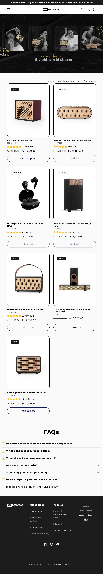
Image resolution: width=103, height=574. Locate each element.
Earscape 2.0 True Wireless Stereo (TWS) (25, 225)
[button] (8, 9)
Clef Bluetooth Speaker (19, 140)
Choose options (28, 158)
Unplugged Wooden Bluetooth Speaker (28, 393)
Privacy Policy (60, 524)
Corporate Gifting (35, 519)
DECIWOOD (40, 565)
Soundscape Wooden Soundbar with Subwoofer (72, 310)
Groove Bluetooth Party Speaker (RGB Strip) (73, 225)
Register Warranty (39, 533)
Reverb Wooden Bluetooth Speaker (26, 309)
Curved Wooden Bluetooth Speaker (72, 140)
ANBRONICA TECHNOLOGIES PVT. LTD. (59, 565)
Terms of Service (62, 530)
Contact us (36, 527)
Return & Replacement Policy (60, 514)
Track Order (36, 511)
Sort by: (51, 81)
